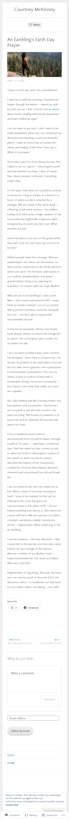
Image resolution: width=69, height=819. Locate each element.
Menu (36, 24)
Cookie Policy (12, 805)
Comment (49, 699)
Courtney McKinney (34, 9)
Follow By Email (20, 730)
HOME (11, 763)
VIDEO (11, 755)
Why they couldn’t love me (20, 641)
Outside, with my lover (51, 641)
